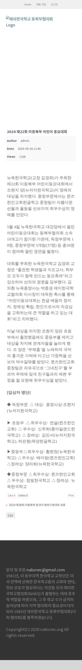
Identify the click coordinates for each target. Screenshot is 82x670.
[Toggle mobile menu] (74, 19)
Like (11, 495)
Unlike (23, 495)
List (10, 515)
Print (71, 495)
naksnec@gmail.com (45, 569)
